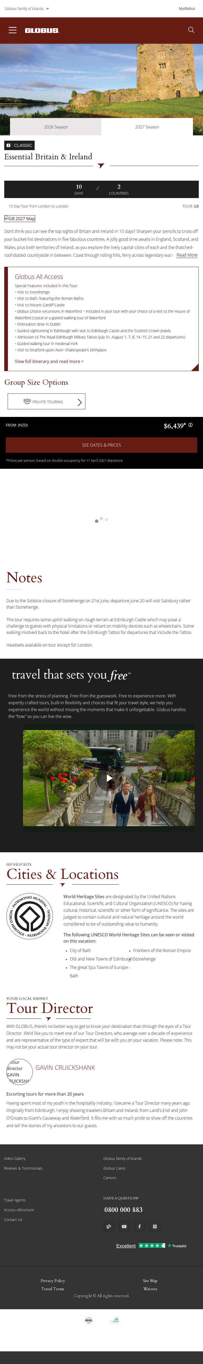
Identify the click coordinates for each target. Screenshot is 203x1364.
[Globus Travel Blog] (108, 1226)
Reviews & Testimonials (23, 1168)
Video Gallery (14, 1158)
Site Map (150, 1280)
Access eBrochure (19, 1209)
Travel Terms (52, 1289)
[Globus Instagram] (154, 1226)
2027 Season (147, 127)
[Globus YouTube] (124, 1226)
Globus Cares (114, 1168)
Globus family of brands (24, 8)
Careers (109, 1177)
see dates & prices (101, 445)
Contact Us (13, 1219)
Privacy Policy (53, 1280)
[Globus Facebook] (139, 1226)
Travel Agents (15, 1200)
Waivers (150, 1289)
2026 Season (56, 127)
